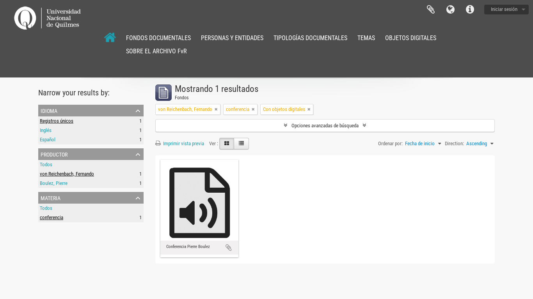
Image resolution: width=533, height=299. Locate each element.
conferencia (51, 217)
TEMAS (366, 38)
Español (47, 139)
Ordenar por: (390, 143)
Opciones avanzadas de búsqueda (325, 125)
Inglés (46, 130)
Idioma (450, 9)
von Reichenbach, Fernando (67, 174)
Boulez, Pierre (54, 183)
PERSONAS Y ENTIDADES (232, 38)
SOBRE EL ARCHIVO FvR (156, 51)
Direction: (454, 143)
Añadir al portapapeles (229, 248)
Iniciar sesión (504, 9)
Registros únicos (56, 121)
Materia (50, 197)
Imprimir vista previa (183, 143)
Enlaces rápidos (470, 9)
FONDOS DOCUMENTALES (158, 38)
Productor (54, 153)
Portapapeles (431, 9)
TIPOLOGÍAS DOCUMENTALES (310, 38)
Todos (46, 164)
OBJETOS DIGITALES (410, 38)
